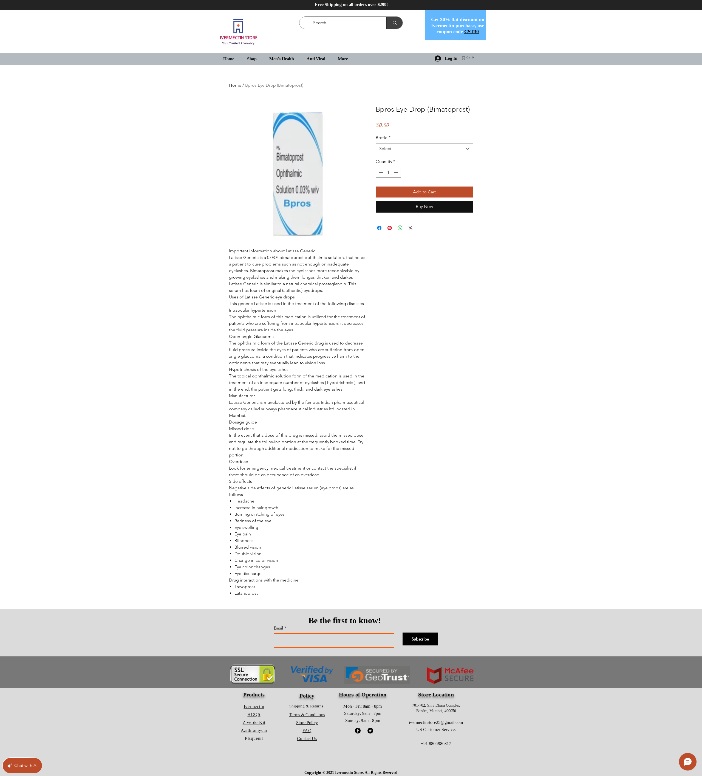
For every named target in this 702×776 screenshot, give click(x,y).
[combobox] (424, 148)
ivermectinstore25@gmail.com (436, 722)
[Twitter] (370, 730)
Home (235, 85)
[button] (468, 58)
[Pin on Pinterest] (389, 228)
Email (278, 628)
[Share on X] (410, 228)
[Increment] (396, 172)
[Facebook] (358, 730)
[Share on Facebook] (379, 228)
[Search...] (394, 23)
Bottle (383, 137)
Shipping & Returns (306, 706)
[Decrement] (380, 172)
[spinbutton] (388, 172)
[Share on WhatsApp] (400, 228)
